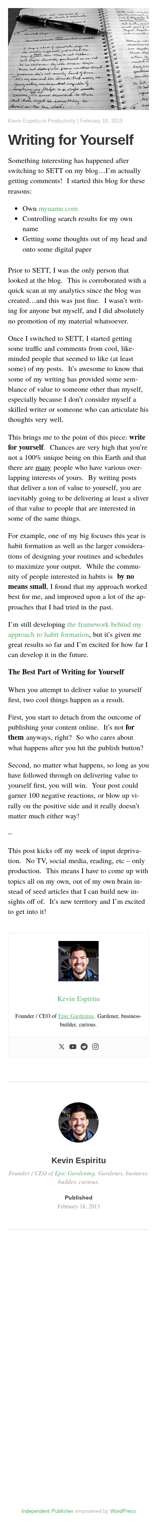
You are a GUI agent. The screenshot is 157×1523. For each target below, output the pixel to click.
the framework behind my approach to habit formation (75, 629)
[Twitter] (61, 1047)
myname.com (58, 208)
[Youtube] (72, 1047)
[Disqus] (78, 1347)
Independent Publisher (47, 1511)
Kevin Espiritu (24, 121)
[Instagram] (95, 1047)
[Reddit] (84, 1047)
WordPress (123, 1511)
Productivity (62, 121)
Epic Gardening (76, 1016)
